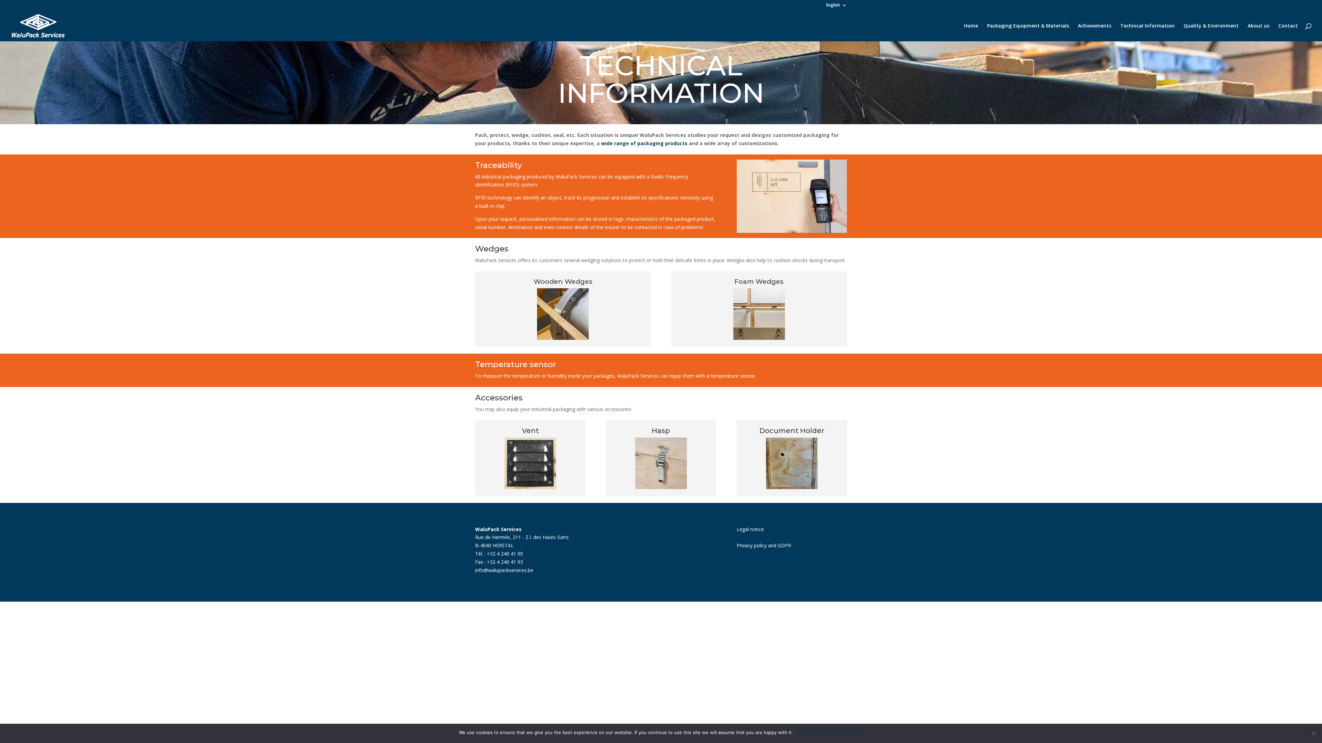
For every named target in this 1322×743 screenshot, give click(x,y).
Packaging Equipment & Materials (1028, 26)
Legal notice (750, 529)
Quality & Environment (1211, 26)
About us (1258, 26)
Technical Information (1147, 26)
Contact (1288, 26)
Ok (799, 732)
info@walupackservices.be (504, 570)
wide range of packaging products (644, 143)
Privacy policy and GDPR (764, 545)
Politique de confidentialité (834, 732)
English (833, 5)
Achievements (1094, 26)
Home (971, 26)
